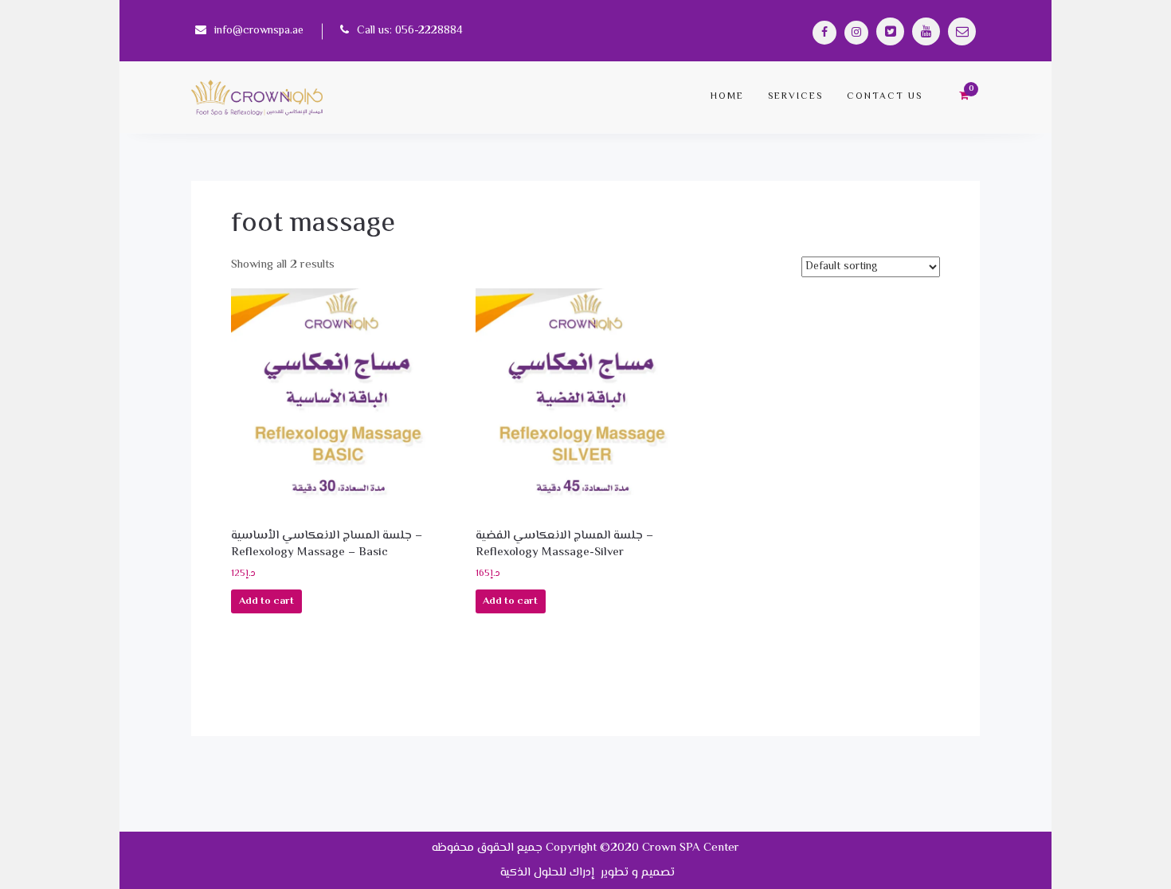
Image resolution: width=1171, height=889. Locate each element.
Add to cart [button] (266, 601)
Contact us (884, 96)
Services (795, 96)
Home (727, 96)
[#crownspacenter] (824, 33)
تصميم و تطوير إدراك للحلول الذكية (586, 873)
